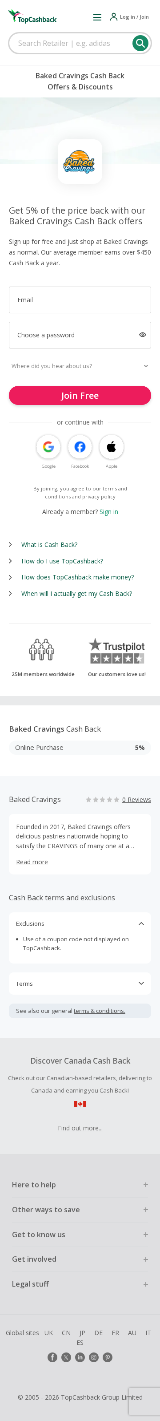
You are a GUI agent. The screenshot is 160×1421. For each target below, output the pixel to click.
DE (98, 1332)
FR (115, 1332)
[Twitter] (66, 1357)
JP (82, 1332)
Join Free (80, 395)
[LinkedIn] (80, 1357)
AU (132, 1332)
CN (66, 1332)
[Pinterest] (107, 1357)
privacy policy (99, 496)
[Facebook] (52, 1357)
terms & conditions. (99, 1011)
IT (148, 1332)
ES (80, 1342)
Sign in (109, 511)
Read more (32, 862)
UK (48, 1332)
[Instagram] (94, 1357)
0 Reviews (136, 799)
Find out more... (80, 1128)
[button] (97, 17)
